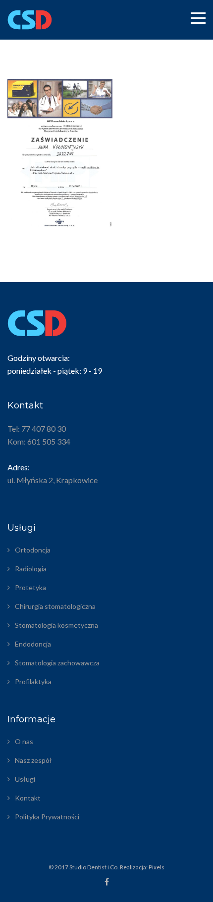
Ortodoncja (33, 550)
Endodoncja (33, 644)
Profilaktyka (33, 681)
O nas (24, 741)
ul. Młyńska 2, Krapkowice (52, 480)
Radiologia (31, 568)
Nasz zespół (33, 760)
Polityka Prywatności (47, 816)
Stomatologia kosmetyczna (56, 625)
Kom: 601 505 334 (38, 441)
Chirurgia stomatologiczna (55, 606)
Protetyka (30, 587)
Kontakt (28, 798)
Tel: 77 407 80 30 (36, 428)
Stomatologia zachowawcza (57, 662)
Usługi (25, 779)
